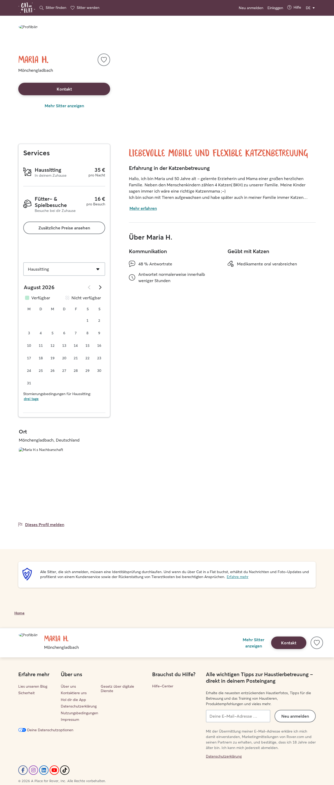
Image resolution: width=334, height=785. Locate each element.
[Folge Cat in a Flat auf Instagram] (33, 770)
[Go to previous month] (89, 287)
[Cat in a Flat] (26, 8)
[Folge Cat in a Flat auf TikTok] (64, 770)
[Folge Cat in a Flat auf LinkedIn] (44, 770)
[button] (104, 59)
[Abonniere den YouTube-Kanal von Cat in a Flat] (54, 770)
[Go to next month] (100, 287)
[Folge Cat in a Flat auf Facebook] (23, 770)
